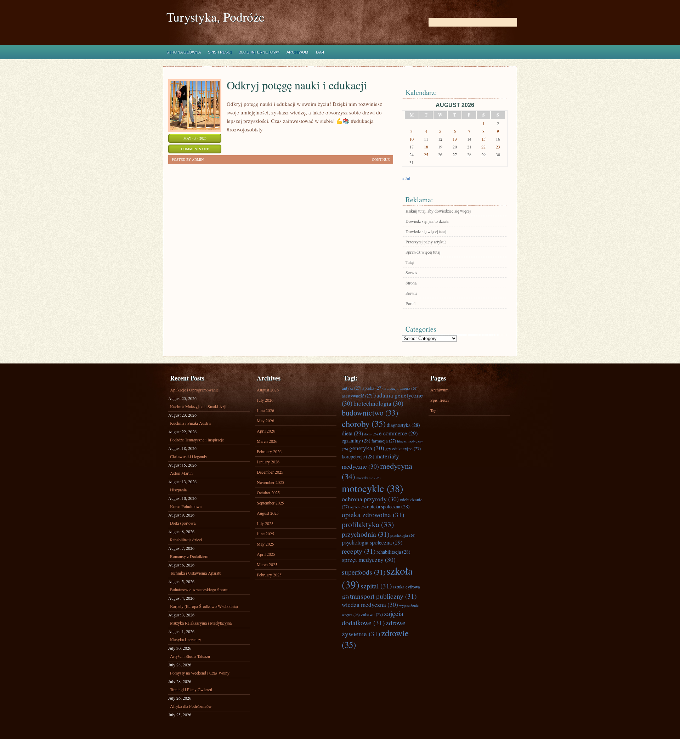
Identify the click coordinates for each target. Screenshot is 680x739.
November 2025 (270, 482)
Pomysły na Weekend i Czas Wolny (200, 673)
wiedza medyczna (370, 604)
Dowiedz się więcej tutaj (426, 231)
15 (483, 139)
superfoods (363, 571)
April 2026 (266, 431)
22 (483, 147)
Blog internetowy (259, 52)
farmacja (384, 441)
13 (455, 139)
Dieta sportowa (183, 523)
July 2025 (265, 523)
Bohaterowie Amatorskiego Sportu (199, 589)
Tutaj (410, 262)
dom (371, 433)
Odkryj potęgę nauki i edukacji (297, 84)
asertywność (357, 396)
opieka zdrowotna (373, 514)
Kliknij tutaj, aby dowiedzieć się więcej (438, 211)
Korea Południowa (186, 506)
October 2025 (268, 492)
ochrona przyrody (370, 499)
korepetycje (358, 456)
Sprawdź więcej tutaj (423, 252)
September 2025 (270, 503)
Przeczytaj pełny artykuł (426, 241)
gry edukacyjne (403, 448)
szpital (376, 585)
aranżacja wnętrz (401, 388)
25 (426, 154)
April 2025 (266, 554)
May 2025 (265, 544)
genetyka (366, 448)
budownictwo (370, 412)
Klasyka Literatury (185, 639)
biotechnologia (378, 403)
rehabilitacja (393, 551)
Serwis (411, 272)
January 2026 (268, 461)
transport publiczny (383, 595)
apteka (372, 388)
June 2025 (265, 533)
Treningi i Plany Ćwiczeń (191, 689)
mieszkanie (368, 477)
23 (498, 147)
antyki (351, 388)
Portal (410, 303)
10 (411, 139)
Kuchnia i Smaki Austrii (190, 423)
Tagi (319, 52)
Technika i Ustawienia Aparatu (195, 573)
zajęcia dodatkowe (372, 618)
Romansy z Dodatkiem (189, 556)
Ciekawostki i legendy (188, 456)
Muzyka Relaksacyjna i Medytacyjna (201, 623)
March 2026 (267, 441)
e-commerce (398, 433)
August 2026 (268, 390)
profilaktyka (368, 524)
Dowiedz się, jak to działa (427, 221)
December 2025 (270, 472)
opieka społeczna (388, 506)
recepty (358, 550)
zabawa (372, 614)
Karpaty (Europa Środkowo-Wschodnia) (204, 606)
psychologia (402, 535)
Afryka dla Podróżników (191, 706)
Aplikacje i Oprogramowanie (194, 390)
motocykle (372, 488)
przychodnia (365, 533)
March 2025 (267, 564)
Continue (381, 159)
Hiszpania (178, 489)
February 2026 (269, 451)
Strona (411, 283)
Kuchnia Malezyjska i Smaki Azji (198, 406)
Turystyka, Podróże (215, 17)
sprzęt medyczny (369, 559)
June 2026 (265, 410)
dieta (352, 433)
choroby (364, 423)
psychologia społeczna (372, 542)
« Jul (406, 178)
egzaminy (356, 440)
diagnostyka (403, 425)
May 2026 (265, 420)
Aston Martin (181, 473)
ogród (358, 506)
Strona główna (183, 52)
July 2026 (265, 400)
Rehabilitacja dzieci (186, 539)
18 (426, 147)
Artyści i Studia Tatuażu (190, 656)
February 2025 (269, 574)
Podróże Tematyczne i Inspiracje (197, 439)
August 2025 (268, 513)
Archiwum (297, 52)
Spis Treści (220, 52)
